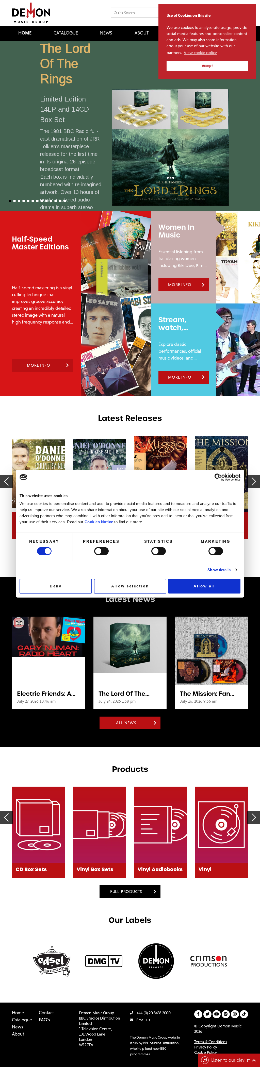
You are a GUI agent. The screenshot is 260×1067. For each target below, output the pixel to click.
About (142, 33)
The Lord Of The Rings (65, 63)
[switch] (101, 551)
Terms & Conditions (210, 1042)
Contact (46, 1012)
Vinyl (205, 870)
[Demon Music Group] (31, 13)
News (106, 33)
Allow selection (130, 586)
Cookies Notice (99, 522)
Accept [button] (207, 66)
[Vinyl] (221, 825)
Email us (143, 1020)
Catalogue (22, 1019)
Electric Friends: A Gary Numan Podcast (44, 693)
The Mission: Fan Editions (205, 693)
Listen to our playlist (230, 1060)
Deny (56, 586)
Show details (219, 570)
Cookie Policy (205, 1052)
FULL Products (126, 891)
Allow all (204, 586)
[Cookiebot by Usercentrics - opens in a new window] (218, 477)
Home (24, 33)
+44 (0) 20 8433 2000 (153, 1013)
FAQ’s (44, 1019)
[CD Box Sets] (38, 825)
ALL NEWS (126, 723)
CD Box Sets (31, 870)
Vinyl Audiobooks (160, 870)
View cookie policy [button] (200, 52)
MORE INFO (38, 365)
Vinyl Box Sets (95, 870)
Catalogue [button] (66, 33)
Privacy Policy (205, 1047)
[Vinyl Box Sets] (99, 825)
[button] (130, 126)
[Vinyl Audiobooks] (160, 825)
